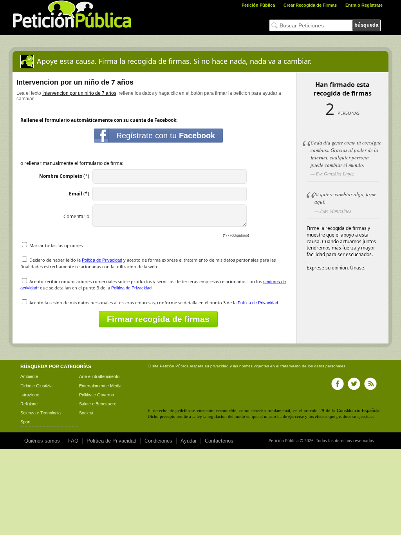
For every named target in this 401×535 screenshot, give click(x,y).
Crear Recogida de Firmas (310, 5)
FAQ (73, 441)
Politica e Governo (96, 394)
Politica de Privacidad (102, 260)
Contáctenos (219, 441)
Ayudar (189, 441)
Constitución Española (358, 410)
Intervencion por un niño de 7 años (79, 93)
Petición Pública (258, 5)
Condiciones (158, 441)
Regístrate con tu (165, 135)
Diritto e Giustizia (36, 385)
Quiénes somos (42, 441)
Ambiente (29, 376)
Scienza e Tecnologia (40, 412)
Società (86, 412)
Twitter (354, 384)
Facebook (337, 384)
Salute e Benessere (97, 403)
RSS (370, 384)
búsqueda (366, 25)
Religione (29, 403)
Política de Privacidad (111, 441)
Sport (25, 421)
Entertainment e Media (100, 385)
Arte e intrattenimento (99, 376)
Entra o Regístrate (364, 5)
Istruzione (29, 394)
